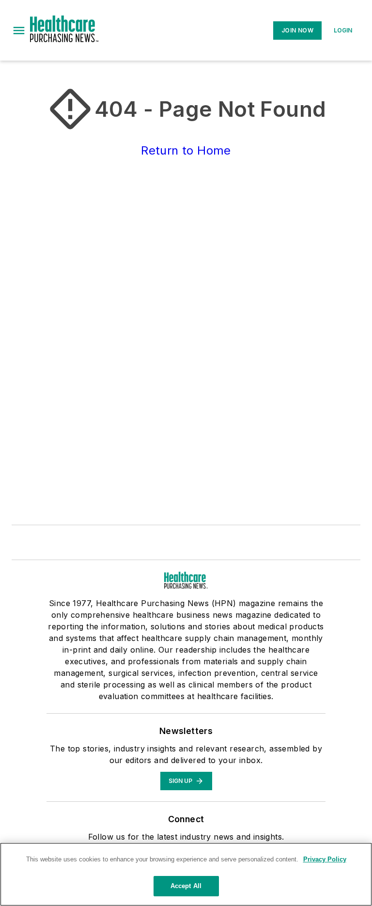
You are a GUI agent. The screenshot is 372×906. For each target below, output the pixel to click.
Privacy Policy (324, 859)
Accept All (186, 886)
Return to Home (186, 150)
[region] (186, 874)
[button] (19, 30)
